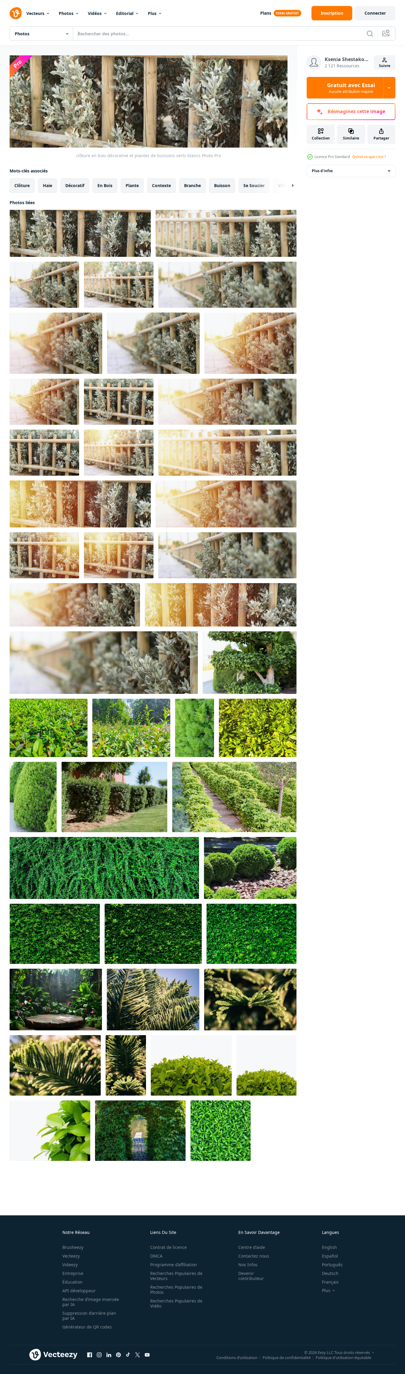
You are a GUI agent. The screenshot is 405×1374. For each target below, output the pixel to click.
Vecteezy (71, 1256)
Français (330, 1282)
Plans (265, 13)
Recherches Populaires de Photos (176, 1289)
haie (47, 185)
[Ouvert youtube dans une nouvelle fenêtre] (147, 1354)
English (329, 1247)
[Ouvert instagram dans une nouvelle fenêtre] (99, 1354)
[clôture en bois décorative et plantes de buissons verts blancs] (80, 233)
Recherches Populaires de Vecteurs (176, 1275)
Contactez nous (253, 1256)
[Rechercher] (370, 33)
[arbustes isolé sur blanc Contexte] (191, 1065)
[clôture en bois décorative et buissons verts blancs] (44, 285)
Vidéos (95, 13)
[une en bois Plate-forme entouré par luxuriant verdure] (56, 999)
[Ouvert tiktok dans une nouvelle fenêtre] (128, 1354)
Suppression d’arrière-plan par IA (89, 1315)
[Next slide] (287, 185)
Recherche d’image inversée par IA (90, 1301)
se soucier (254, 185)
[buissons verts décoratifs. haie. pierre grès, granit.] (250, 868)
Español (330, 1256)
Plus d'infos (322, 170)
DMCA (156, 1256)
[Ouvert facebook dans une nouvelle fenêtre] (89, 1354)
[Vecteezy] (16, 13)
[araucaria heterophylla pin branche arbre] (153, 999)
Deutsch (330, 1273)
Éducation (72, 1282)
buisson (222, 185)
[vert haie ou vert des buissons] (114, 797)
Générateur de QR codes (87, 1327)
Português (332, 1264)
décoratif (74, 185)
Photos (66, 13)
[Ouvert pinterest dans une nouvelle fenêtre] (118, 1354)
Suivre (384, 65)
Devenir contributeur (251, 1275)
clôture (22, 185)
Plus (152, 13)
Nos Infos (248, 1264)
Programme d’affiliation (173, 1264)
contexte (161, 185)
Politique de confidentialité (287, 1357)
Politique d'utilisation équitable (343, 1357)
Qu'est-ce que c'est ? (369, 156)
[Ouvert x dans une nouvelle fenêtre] (137, 1354)
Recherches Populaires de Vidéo (176, 1303)
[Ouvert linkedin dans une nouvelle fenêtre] (108, 1354)
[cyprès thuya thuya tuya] (194, 728)
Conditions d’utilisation (237, 1357)
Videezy (70, 1264)
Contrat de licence (168, 1247)
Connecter (375, 13)
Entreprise (72, 1273)
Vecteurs (35, 13)
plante (132, 185)
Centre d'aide (251, 1247)
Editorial (124, 13)
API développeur (79, 1290)
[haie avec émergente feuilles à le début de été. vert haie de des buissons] (49, 728)
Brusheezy (72, 1247)
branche (192, 185)
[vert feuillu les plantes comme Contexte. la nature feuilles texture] (220, 1130)
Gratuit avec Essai (351, 87)
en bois (104, 185)
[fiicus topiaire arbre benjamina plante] (249, 662)
